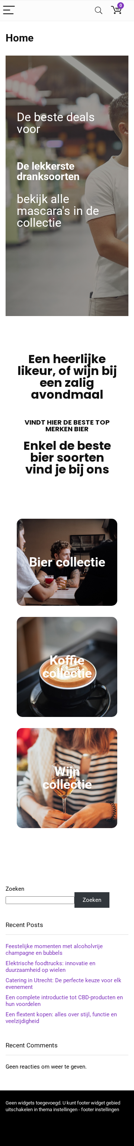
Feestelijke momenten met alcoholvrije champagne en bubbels (54, 949)
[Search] (99, 10)
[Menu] (9, 10)
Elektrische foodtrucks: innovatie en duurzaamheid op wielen (50, 966)
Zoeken (15, 889)
